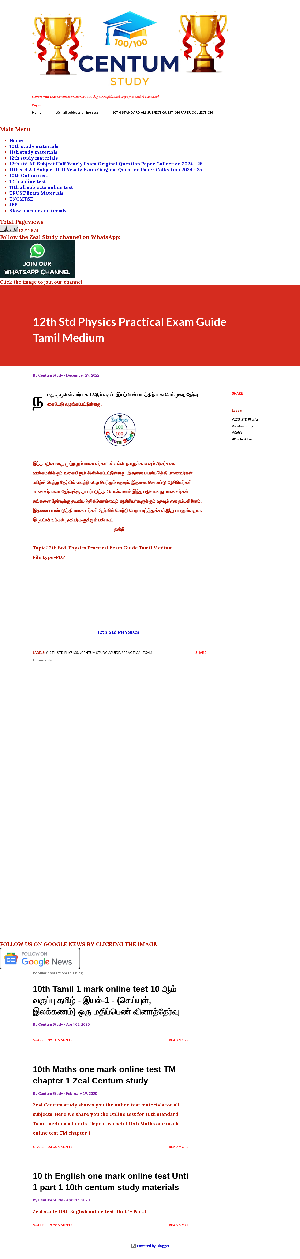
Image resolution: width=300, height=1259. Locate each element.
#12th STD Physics (245, 419)
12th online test (27, 181)
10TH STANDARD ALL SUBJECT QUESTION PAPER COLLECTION (162, 112)
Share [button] (237, 393)
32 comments (60, 1040)
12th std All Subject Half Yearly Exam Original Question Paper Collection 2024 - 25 (105, 164)
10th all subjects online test (76, 112)
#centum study (242, 426)
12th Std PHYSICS (120, 632)
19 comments (60, 1225)
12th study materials (33, 158)
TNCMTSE (21, 199)
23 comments (60, 1147)
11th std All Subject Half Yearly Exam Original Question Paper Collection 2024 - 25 (105, 169)
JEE (13, 205)
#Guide (237, 432)
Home (36, 112)
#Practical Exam (243, 439)
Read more (178, 1040)
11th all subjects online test (41, 187)
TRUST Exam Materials (36, 193)
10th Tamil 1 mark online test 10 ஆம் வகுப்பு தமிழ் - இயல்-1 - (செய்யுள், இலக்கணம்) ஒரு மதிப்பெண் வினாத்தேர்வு (106, 1000)
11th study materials (33, 152)
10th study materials (33, 146)
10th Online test (28, 175)
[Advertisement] (119, 595)
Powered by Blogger (152, 1246)
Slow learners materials (38, 210)
